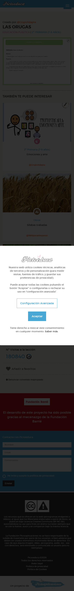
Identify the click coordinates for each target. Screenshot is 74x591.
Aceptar (37, 316)
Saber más (51, 331)
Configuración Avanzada (37, 303)
